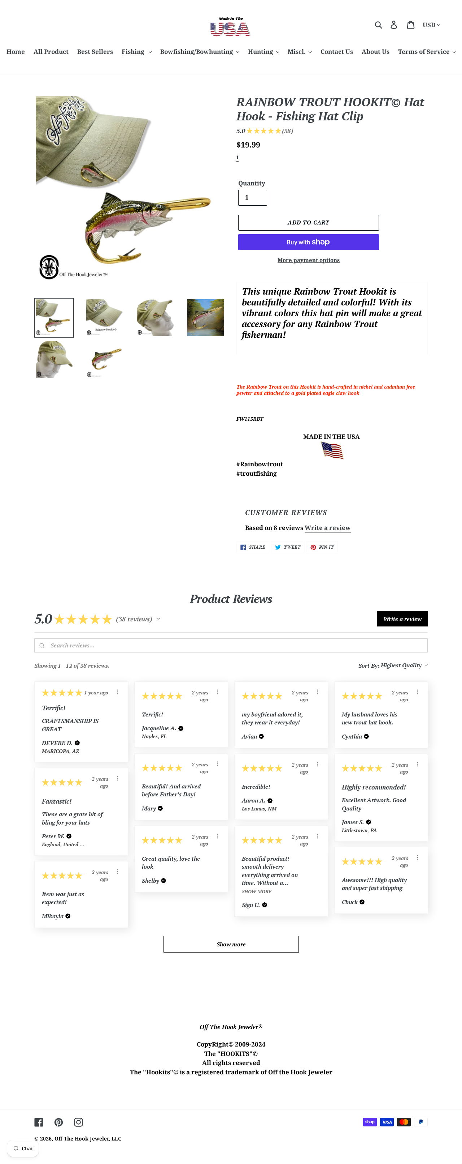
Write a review (328, 527)
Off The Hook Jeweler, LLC (88, 1138)
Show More (256, 891)
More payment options (309, 260)
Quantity (251, 183)
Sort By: (368, 665)
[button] (158, 619)
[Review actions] (118, 692)
